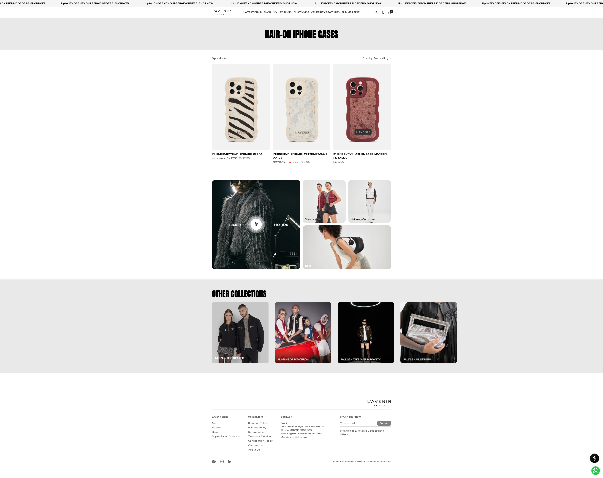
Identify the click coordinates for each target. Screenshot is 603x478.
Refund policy (257, 432)
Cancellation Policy (260, 440)
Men (214, 423)
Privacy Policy (257, 427)
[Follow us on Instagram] (222, 461)
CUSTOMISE (301, 12)
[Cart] (389, 12)
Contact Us (255, 445)
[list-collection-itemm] (303, 332)
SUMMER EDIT (351, 12)
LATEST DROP (252, 12)
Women (217, 427)
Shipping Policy (258, 423)
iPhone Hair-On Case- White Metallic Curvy (300, 156)
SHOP (267, 12)
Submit (384, 423)
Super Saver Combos (226, 436)
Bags (215, 432)
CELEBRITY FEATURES (325, 12)
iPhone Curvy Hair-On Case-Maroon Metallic (360, 156)
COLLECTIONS (282, 12)
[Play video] (256, 224)
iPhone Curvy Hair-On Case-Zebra (237, 154)
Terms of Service (259, 436)
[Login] (382, 12)
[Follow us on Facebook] (214, 461)
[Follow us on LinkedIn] (229, 461)
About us (254, 449)
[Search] (376, 12)
